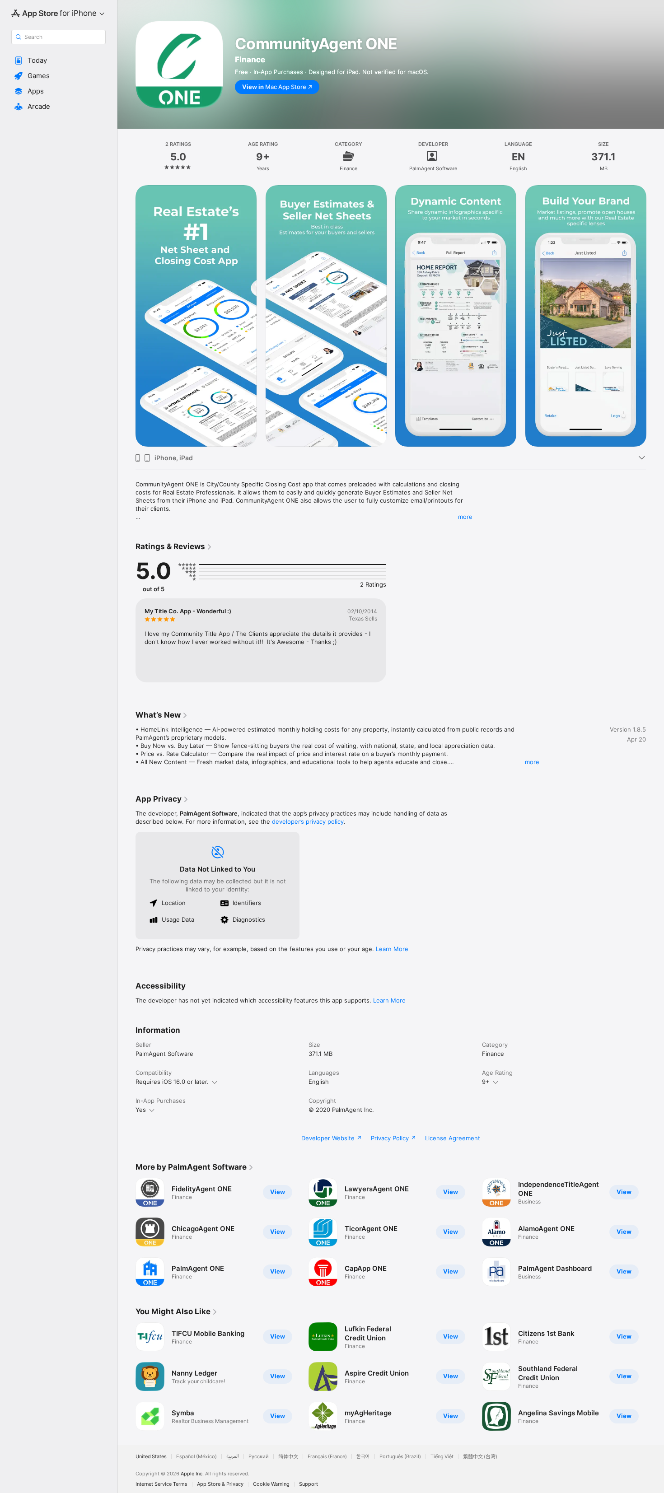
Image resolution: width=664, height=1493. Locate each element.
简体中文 (288, 1456)
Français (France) (327, 1456)
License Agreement (452, 1138)
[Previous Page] (126, 1232)
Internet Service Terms (161, 1484)
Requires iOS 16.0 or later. (172, 1081)
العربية (232, 1456)
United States (151, 1456)
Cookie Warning (271, 1484)
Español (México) (196, 1456)
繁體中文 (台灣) (480, 1456)
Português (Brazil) (400, 1456)
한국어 (363, 1456)
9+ (486, 1081)
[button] (58, 60)
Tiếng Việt (442, 1456)
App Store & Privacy (220, 1484)
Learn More (392, 948)
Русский (258, 1456)
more (465, 516)
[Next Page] (655, 1232)
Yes (141, 1109)
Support (308, 1484)
